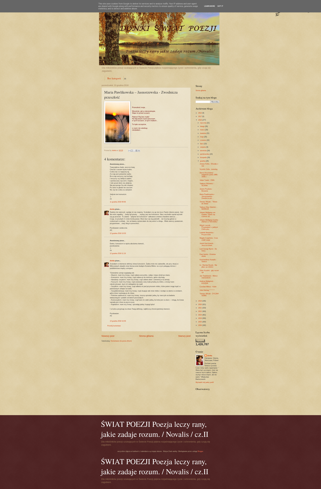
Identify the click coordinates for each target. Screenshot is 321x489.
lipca (202, 144)
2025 (200, 322)
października (205, 154)
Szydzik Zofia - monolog (208, 169)
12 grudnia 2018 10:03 (118, 233)
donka (112, 209)
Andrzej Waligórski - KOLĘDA (207, 282)
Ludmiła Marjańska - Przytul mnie (207, 233)
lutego (202, 126)
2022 (200, 311)
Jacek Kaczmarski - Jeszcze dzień (207, 244)
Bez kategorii (114, 78)
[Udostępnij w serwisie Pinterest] (139, 150)
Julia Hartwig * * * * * (207, 290)
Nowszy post (108, 336)
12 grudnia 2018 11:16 (118, 253)
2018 (200, 120)
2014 (200, 113)
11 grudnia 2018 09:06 (118, 202)
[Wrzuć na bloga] (132, 150)
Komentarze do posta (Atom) (121, 341)
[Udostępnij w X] (134, 150)
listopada (203, 157)
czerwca (203, 140)
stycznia (203, 123)
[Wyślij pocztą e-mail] (129, 150)
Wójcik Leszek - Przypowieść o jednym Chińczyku (209, 227)
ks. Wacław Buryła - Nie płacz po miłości (208, 266)
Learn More (209, 6)
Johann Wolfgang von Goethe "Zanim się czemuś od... (207, 214)
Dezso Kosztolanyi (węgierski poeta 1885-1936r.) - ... (209, 175)
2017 (200, 116)
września (203, 151)
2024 (200, 318)
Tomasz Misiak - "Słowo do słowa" (208, 203)
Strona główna (146, 336)
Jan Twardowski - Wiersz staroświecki (209, 277)
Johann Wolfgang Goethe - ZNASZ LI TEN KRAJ (209, 221)
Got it (220, 6)
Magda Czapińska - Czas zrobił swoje (209, 239)
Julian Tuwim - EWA (207, 180)
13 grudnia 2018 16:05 (118, 321)
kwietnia (203, 133)
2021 (200, 308)
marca (202, 130)
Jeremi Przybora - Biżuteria (206, 190)
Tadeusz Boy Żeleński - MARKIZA (208, 208)
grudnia (203, 161)
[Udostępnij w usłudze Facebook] (136, 150)
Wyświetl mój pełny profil (205, 382)
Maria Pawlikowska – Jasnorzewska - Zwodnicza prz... (207, 196)
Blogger (200, 451)
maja (202, 137)
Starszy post (184, 336)
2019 (200, 301)
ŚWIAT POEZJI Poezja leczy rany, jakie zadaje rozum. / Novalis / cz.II (154, 429)
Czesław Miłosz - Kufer (208, 287)
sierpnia (203, 147)
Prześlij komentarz (114, 326)
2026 (200, 325)
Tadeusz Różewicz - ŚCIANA (207, 184)
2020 (200, 304)
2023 (200, 315)
